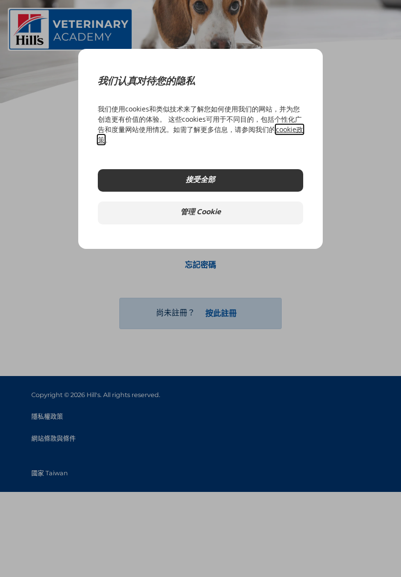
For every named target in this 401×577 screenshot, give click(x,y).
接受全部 (200, 180)
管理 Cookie (200, 212)
